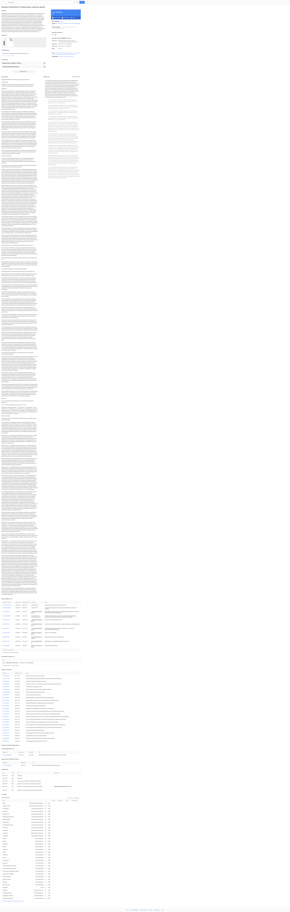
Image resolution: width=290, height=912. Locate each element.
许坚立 (60, 23)
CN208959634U (5, 637)
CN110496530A (5, 719)
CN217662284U (5, 697)
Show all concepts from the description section (12, 901)
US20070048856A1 (6, 607)
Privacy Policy (157, 909)
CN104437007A (5, 686)
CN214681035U (5, 703)
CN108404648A (5, 689)
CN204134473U (5, 619)
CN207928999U (5, 722)
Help (163, 909)
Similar (73, 17)
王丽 (64, 23)
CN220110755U (5, 732)
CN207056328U (5, 681)
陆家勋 (75, 23)
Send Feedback (134, 909)
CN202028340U (5, 675)
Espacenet (60, 56)
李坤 (73, 23)
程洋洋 (66, 23)
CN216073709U (5, 711)
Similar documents (56, 54)
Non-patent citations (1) (68, 52)
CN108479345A (5, 735)
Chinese (61, 21)
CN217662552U (5, 713)
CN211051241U (5, 730)
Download (70, 798)
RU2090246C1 (5, 716)
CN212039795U (5, 727)
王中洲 (57, 23)
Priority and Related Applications (68, 54)
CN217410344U (5, 700)
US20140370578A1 (6, 615)
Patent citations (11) (58, 52)
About (127, 909)
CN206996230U (5, 738)
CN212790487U (5, 705)
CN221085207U (5, 741)
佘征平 (70, 23)
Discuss (72, 56)
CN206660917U (5, 628)
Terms (150, 909)
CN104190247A (5, 611)
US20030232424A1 (6, 605)
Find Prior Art (66, 17)
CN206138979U (5, 624)
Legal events (77, 52)
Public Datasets (143, 909)
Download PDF (57, 17)
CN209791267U (5, 641)
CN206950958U (5, 694)
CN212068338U (5, 708)
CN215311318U (5, 678)
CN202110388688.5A (7, 754)
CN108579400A (5, 632)
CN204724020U (5, 724)
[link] (15, 53)
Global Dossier (66, 56)
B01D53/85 (6, 53)
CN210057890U (5, 645)
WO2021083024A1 (6, 692)
